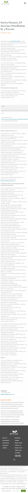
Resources (17, 438)
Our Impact (5, 445)
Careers (4, 447)
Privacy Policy (18, 447)
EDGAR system (18, 443)
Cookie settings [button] (15, 490)
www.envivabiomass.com (8, 181)
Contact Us (18, 445)
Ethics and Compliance (18, 456)
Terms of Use (18, 450)
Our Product (5, 440)
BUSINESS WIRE (15, 41)
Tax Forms (17, 452)
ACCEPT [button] (23, 490)
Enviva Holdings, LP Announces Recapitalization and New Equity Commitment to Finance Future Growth (12, 421)
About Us (4, 438)
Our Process (5, 443)
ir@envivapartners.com (7, 394)
